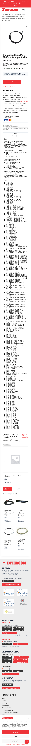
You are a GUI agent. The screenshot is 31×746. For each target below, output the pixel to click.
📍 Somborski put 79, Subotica (9, 641)
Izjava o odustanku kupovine (10, 712)
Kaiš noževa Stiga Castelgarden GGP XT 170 (21, 512)
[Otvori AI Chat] (27, 742)
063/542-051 (7, 659)
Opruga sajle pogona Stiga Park (13, 475)
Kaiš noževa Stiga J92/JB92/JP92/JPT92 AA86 (10, 512)
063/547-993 (19, 627)
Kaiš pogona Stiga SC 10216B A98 (21, 541)
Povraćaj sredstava (7, 710)
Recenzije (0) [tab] (15, 136)
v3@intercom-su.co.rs (21, 659)
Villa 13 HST (15, 128)
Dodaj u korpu (12, 82)
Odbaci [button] (15, 5)
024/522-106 (7, 671)
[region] (15, 466)
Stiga (23, 127)
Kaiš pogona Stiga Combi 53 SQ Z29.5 (8, 541)
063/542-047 (7, 656)
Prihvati (15, 732)
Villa (6, 128)
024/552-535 (7, 627)
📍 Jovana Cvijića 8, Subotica (9, 669)
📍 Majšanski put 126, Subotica (10, 625)
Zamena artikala (6, 708)
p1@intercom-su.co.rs (21, 644)
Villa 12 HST (10, 128)
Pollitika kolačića (9, 744)
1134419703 (14, 127)
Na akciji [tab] (17, 440)
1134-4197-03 (9, 127)
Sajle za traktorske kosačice (15, 53)
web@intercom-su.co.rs (12, 688)
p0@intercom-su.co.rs (10, 633)
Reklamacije (5, 705)
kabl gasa (20, 127)
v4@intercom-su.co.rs (22, 662)
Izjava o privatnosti (16, 744)
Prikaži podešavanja (15, 741)
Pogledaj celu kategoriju (25, 435)
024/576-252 (24, 101)
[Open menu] (27, 9)
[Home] (2, 14)
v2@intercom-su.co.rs (22, 656)
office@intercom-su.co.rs (12, 584)
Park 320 (24, 127)
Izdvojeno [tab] (6, 444)
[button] (28, 718)
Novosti (4, 700)
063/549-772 (7, 662)
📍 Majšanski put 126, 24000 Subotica (12, 578)
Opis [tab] (15, 133)
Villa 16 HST (26, 128)
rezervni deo (14, 127)
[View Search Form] (19, 9)
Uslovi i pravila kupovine (9, 703)
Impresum (23, 744)
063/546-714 (7, 644)
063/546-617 (19, 671)
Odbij (15, 736)
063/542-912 (19, 630)
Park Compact (9, 127)
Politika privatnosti (7, 715)
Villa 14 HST (20, 128)
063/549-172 (8, 684)
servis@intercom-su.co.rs (11, 673)
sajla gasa (20, 127)
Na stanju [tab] (7, 440)
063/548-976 (7, 630)
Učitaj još (7, 489)
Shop (3, 698)
